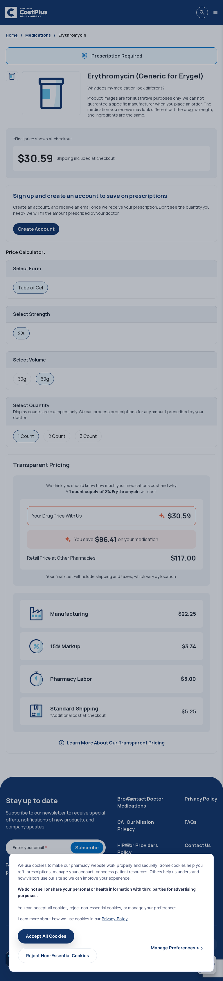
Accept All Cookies (46, 936)
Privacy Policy (115, 918)
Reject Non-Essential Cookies (57, 955)
